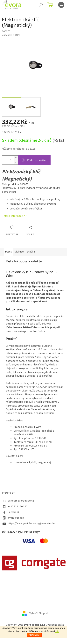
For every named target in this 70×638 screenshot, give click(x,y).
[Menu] (61, 5)
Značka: (11, 35)
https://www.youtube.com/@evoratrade (31, 523)
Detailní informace (12, 216)
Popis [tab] (8, 252)
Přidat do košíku (36, 160)
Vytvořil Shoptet (38, 613)
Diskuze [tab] (19, 252)
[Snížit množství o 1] (16, 162)
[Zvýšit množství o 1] (16, 158)
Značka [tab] (30, 252)
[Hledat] (41, 5)
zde (57, 631)
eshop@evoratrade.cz (21, 501)
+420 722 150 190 (17, 506)
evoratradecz (16, 518)
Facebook (13, 512)
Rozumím (34, 635)
